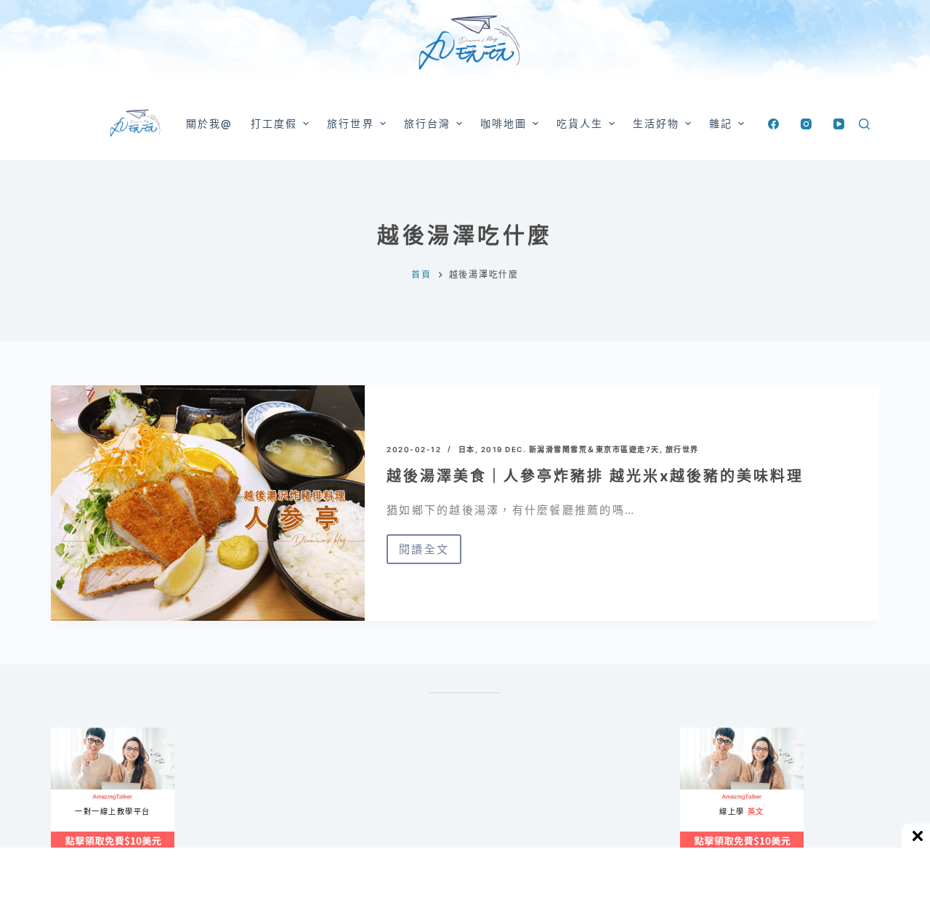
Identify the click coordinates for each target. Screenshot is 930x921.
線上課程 (65, 734)
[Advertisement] (530, 799)
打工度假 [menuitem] (274, 123)
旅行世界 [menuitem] (350, 123)
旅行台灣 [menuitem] (427, 123)
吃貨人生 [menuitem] (580, 123)
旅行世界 (682, 449)
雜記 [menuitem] (720, 123)
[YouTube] (838, 123)
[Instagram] (806, 123)
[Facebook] (773, 123)
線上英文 (694, 734)
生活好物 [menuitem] (656, 123)
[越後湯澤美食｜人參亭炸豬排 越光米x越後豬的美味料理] (208, 503)
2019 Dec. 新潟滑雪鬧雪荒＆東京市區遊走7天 (570, 449)
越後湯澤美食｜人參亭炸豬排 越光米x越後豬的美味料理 (595, 476)
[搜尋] (864, 123)
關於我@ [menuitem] (209, 123)
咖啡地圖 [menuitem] (503, 123)
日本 (466, 449)
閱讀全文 (424, 553)
